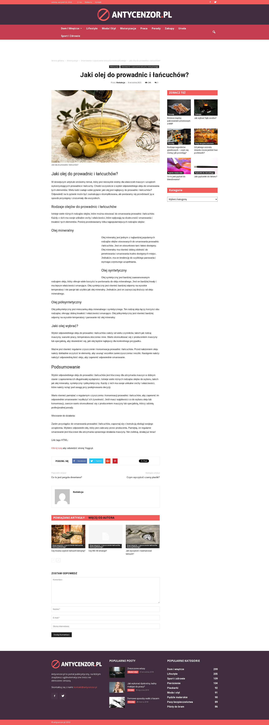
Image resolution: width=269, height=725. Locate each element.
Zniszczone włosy (136, 668)
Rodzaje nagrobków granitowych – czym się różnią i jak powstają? (178, 150)
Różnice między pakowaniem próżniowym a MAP (178, 121)
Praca (143, 28)
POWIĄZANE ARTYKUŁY (69, 517)
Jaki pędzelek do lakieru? (205, 176)
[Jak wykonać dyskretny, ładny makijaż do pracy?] (117, 687)
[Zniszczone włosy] (117, 672)
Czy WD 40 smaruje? (98, 551)
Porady (156, 28)
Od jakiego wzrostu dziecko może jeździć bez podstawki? (206, 150)
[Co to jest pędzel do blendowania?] (179, 166)
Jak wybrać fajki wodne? (205, 118)
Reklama (88, 2)
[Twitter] (215, 2)
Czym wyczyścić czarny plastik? (143, 477)
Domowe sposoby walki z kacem (143, 698)
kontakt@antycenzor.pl (85, 687)
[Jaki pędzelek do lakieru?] (206, 166)
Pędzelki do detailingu (204, 173)
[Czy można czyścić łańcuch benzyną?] (68, 536)
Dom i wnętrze (70, 28)
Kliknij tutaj (56, 448)
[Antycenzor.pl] (134, 14)
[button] (214, 32)
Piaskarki (172, 687)
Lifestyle (92, 28)
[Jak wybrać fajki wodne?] (206, 107)
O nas (79, 2)
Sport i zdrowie (70, 36)
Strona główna (57, 60)
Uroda (182, 28)
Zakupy (169, 28)
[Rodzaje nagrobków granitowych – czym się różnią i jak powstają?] (179, 137)
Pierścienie (174, 683)
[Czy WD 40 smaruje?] (106, 536)
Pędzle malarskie (175, 173)
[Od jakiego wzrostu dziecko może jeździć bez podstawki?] (206, 137)
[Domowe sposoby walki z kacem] (117, 702)
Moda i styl (109, 28)
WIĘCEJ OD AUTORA (101, 517)
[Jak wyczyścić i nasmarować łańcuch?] (143, 536)
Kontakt (98, 2)
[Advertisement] (134, 50)
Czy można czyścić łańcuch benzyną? (68, 551)
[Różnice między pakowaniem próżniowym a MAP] (179, 107)
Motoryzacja (128, 28)
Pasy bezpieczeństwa (204, 143)
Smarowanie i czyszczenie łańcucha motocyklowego (139, 67)
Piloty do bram (175, 706)
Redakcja (120, 82)
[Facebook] (210, 2)
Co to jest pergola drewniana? (66, 477)
